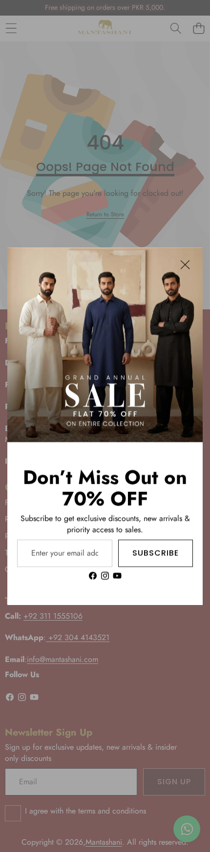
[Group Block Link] (105, 523)
